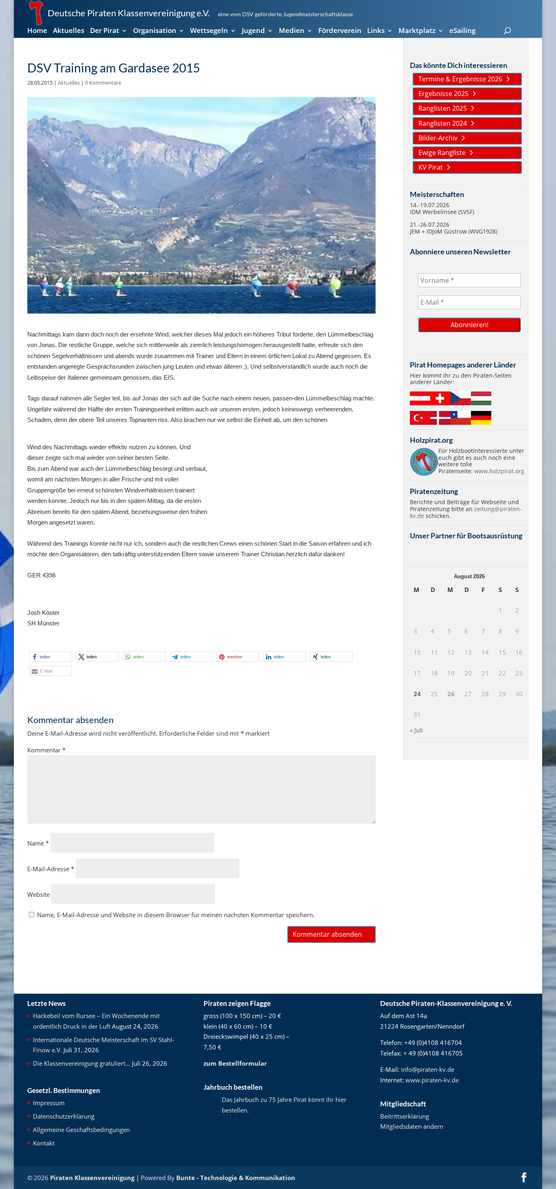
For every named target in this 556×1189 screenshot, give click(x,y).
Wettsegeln (209, 31)
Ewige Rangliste (442, 152)
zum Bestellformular (235, 1063)
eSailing (462, 31)
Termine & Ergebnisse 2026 (460, 78)
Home (37, 31)
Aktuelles (68, 31)
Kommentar (46, 750)
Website (38, 894)
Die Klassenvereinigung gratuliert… (81, 1063)
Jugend (253, 31)
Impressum (49, 1103)
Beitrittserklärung (404, 1116)
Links (376, 31)
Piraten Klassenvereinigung (92, 1178)
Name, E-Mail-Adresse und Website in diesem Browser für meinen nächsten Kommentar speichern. (176, 915)
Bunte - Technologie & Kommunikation (235, 1178)
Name (38, 843)
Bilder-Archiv (437, 137)
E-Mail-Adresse (50, 869)
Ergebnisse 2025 (443, 93)
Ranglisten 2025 (442, 108)
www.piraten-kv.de (432, 1080)
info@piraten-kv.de (427, 1069)
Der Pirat (104, 31)
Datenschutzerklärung (63, 1116)
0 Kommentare (103, 82)
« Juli (416, 730)
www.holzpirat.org (499, 471)
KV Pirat (430, 167)
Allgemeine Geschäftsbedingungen (81, 1130)
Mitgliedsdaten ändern (411, 1126)
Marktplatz (417, 31)
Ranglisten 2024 (442, 123)
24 (417, 694)
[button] (50, 656)
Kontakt (44, 1143)
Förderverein (339, 31)
